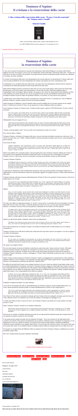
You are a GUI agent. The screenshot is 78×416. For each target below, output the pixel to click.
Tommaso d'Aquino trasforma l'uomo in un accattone (39, 347)
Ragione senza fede (43, 356)
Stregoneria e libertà (14, 356)
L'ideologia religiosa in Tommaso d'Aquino (12, 49)
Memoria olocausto (58, 356)
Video (45, 359)
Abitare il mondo (28, 356)
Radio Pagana (36, 359)
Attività (68, 356)
